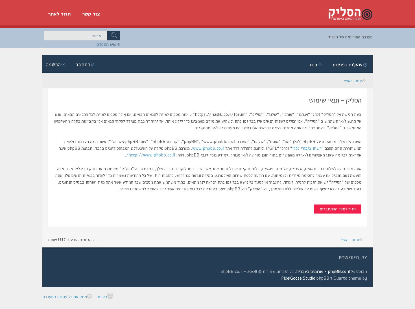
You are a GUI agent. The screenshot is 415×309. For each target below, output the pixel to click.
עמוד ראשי (353, 81)
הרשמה (53, 64)
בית (314, 64)
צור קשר (91, 13)
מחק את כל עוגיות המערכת (64, 297)
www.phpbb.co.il (208, 148)
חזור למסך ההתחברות (338, 209)
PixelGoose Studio (298, 278)
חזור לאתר (59, 13)
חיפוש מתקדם (108, 44)
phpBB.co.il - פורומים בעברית (323, 271)
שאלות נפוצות (347, 64)
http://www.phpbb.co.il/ (150, 155)
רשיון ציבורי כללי (307, 148)
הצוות (102, 297)
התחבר (83, 64)
